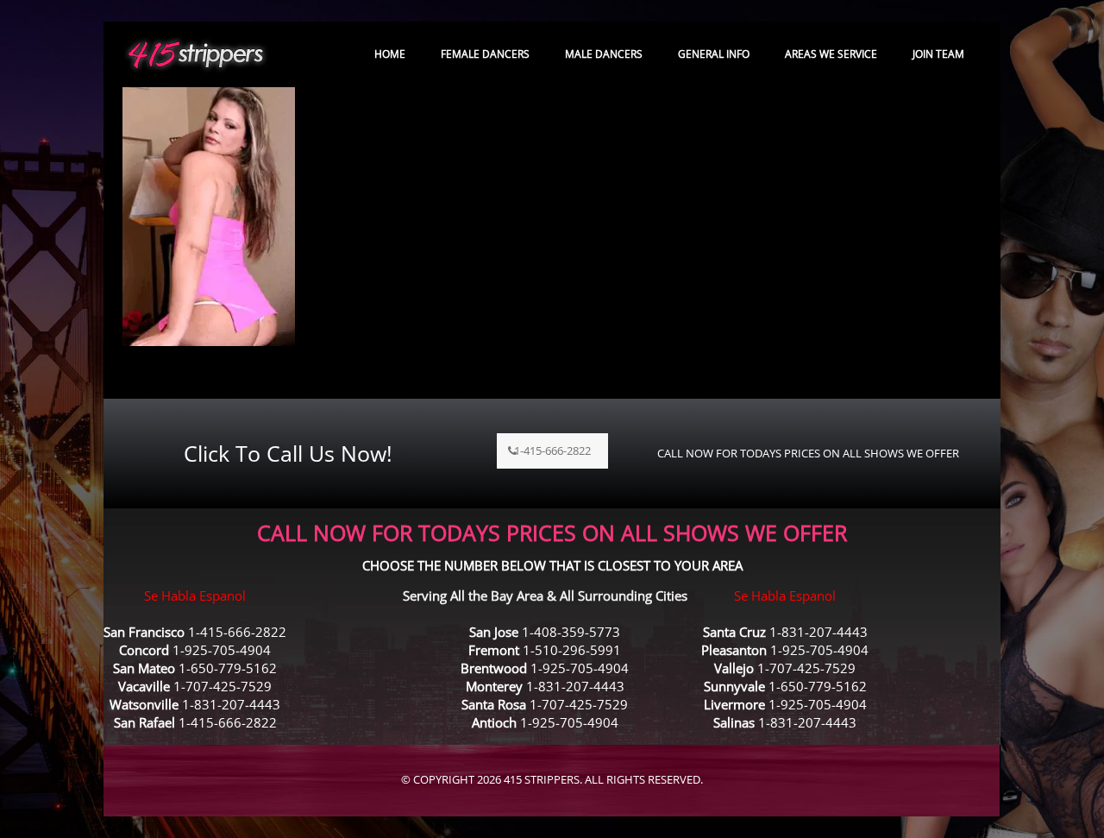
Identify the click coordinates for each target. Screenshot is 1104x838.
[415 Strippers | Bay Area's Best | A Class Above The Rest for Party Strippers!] (195, 54)
